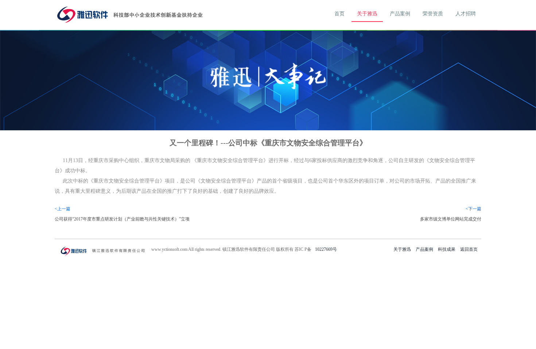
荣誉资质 (433, 13)
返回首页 (469, 249)
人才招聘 (465, 13)
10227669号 (326, 249)
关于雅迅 (367, 13)
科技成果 (446, 249)
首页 (339, 13)
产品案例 (400, 13)
